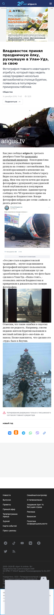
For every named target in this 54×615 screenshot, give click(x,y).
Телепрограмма (10, 514)
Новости (7, 495)
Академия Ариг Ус (35, 504)
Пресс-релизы (9, 530)
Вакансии (31, 516)
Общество (8, 92)
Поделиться (11, 101)
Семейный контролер (37, 495)
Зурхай (6, 521)
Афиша (6, 516)
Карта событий (10, 526)
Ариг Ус (27, 3)
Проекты (7, 504)
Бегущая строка (34, 507)
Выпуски (7, 500)
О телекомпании (34, 500)
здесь (6, 179)
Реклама (31, 512)
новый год (8, 423)
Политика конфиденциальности (37, 522)
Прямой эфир (9, 509)
